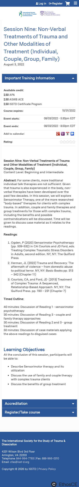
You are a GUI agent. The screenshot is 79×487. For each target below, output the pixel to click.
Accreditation (16, 403)
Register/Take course (22, 412)
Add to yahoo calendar (63, 134)
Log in (42, 3)
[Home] (39, 12)
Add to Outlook (72, 134)
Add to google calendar (58, 134)
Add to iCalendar (67, 133)
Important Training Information (30, 78)
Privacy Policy (47, 469)
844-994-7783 (25, 458)
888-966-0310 (50, 458)
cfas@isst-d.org (19, 461)
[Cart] (67, 5)
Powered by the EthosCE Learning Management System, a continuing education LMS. (64, 484)
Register (57, 3)
